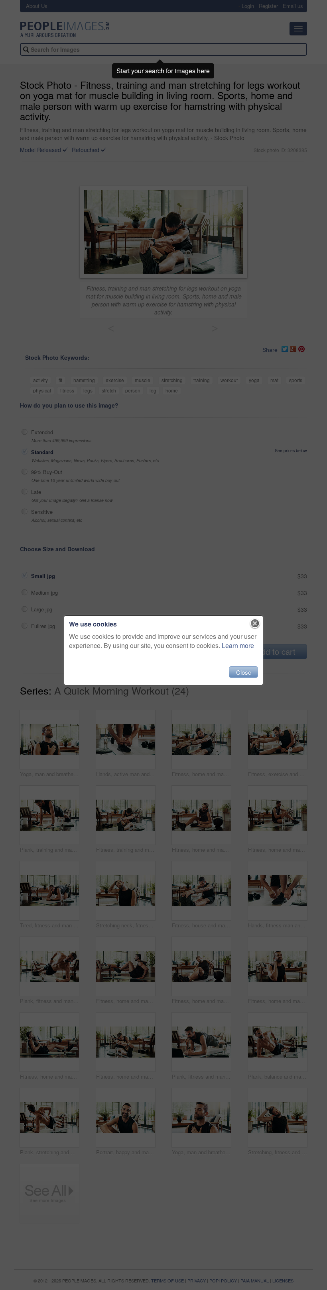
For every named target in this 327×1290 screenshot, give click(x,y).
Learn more (238, 645)
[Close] (255, 624)
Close (243, 672)
